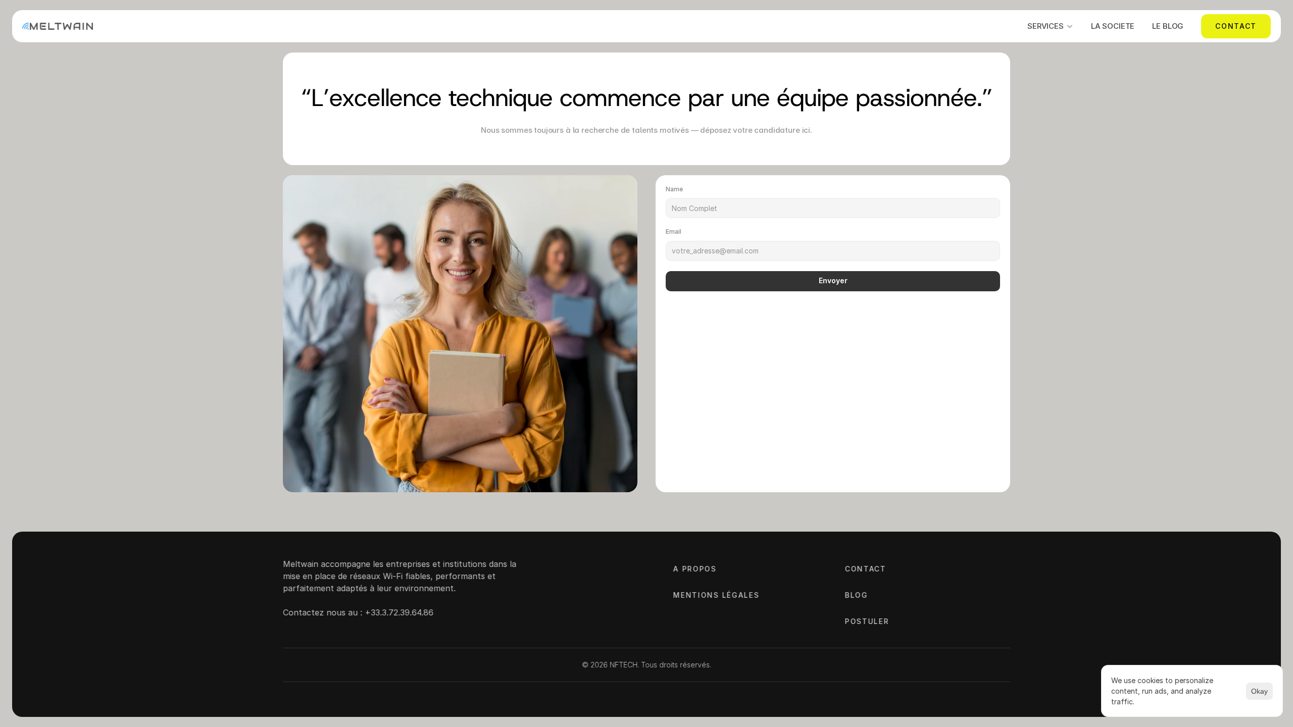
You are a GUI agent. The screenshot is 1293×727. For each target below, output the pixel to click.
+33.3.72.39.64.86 (399, 612)
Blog (856, 595)
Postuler (867, 621)
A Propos (694, 568)
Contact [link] (1236, 26)
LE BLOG (1167, 26)
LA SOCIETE (1113, 26)
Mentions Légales (716, 595)
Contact (865, 568)
